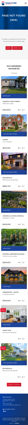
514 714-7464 (8, 403)
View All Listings (14, 384)
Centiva (16, 423)
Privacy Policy (11, 420)
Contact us (17, 48)
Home (8, 48)
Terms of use (18, 420)
